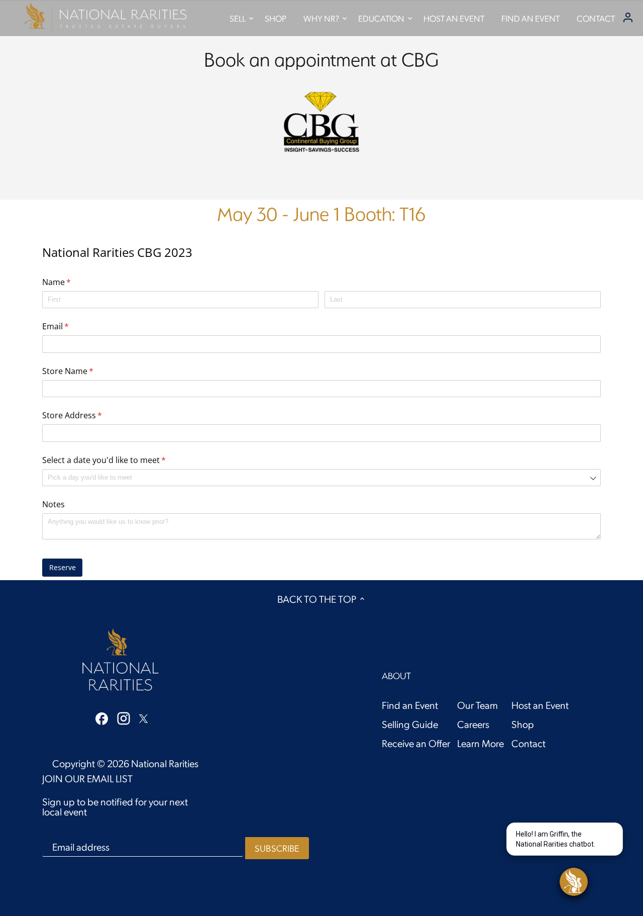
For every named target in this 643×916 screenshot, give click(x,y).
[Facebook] (101, 717)
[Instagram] (123, 718)
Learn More (480, 743)
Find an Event (410, 704)
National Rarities (164, 763)
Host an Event (540, 704)
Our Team (477, 704)
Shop (522, 723)
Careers (473, 723)
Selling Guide (410, 723)
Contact (528, 743)
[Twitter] (143, 717)
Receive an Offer (416, 743)
